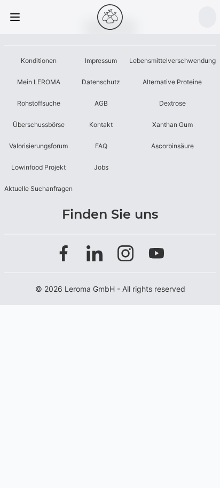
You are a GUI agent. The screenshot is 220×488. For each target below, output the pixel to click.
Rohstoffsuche (38, 103)
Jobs (101, 167)
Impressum (101, 61)
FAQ (101, 146)
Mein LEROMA (38, 82)
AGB (101, 103)
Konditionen (39, 61)
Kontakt (101, 125)
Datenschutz (101, 82)
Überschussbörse (39, 125)
